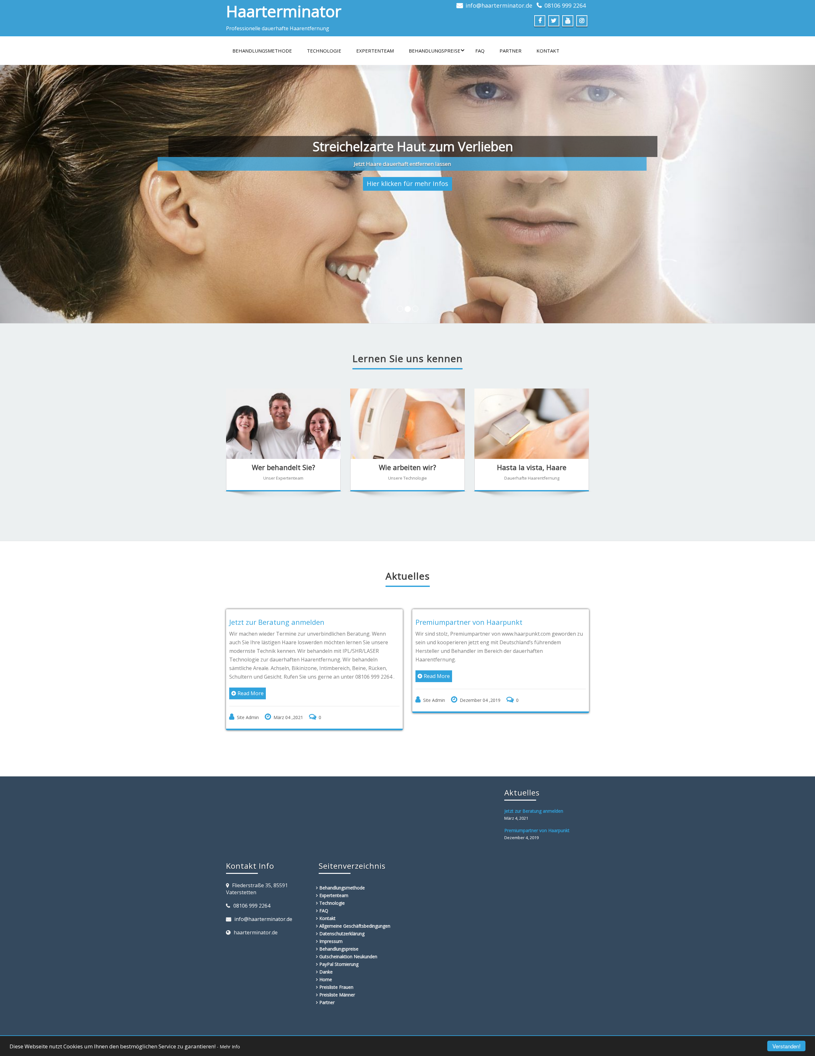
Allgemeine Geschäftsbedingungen (354, 926)
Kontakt (547, 50)
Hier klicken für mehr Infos (407, 180)
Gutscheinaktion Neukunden (348, 956)
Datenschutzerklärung (342, 934)
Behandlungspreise (434, 50)
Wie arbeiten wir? (407, 467)
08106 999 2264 (565, 5)
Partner (510, 50)
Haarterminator (283, 11)
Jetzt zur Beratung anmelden (276, 622)
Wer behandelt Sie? (283, 467)
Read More (250, 693)
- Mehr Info (228, 1047)
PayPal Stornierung (338, 964)
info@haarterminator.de (498, 5)
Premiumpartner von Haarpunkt (468, 622)
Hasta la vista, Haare (531, 467)
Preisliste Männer (337, 995)
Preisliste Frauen (336, 987)
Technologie (324, 50)
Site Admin (248, 717)
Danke (326, 972)
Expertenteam (375, 50)
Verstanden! (786, 1046)
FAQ (480, 50)
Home (325, 979)
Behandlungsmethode (262, 50)
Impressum (331, 941)
